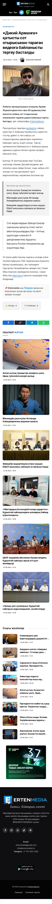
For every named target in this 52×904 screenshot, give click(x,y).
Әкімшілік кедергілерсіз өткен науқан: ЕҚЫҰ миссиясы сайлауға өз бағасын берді (26, 208)
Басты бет (7, 20)
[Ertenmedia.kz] (26, 4)
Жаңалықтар (8, 27)
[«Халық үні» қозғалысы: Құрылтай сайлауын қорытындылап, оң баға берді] (26, 587)
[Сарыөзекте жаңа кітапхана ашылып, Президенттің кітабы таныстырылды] (10, 666)
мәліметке (31, 128)
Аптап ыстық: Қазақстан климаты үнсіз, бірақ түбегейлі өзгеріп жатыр (25, 192)
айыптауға (17, 275)
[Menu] (4, 4)
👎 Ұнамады (31, 306)
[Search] (48, 4)
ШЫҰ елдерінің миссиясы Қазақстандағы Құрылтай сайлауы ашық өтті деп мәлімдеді (24, 560)
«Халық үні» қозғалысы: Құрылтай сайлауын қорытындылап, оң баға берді (24, 607)
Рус (15, 12)
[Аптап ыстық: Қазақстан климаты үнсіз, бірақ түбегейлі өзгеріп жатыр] (26, 354)
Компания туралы (32, 892)
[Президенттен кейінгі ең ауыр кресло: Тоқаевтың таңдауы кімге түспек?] (10, 707)
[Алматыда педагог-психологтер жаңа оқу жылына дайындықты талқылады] (10, 680)
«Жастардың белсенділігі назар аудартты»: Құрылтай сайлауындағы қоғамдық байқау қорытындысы (25, 512)
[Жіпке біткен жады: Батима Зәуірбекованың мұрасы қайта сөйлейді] (10, 721)
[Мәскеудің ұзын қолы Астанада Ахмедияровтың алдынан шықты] (26, 399)
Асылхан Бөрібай (33, 60)
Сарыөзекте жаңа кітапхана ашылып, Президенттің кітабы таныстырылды (34, 666)
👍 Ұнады (11, 306)
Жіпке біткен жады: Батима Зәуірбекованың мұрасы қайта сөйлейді (33, 720)
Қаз (10, 12)
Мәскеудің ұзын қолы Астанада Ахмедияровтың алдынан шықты (23, 199)
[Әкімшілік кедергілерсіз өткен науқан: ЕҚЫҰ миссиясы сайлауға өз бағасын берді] (26, 445)
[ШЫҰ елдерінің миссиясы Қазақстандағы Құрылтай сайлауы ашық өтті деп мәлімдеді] (26, 539)
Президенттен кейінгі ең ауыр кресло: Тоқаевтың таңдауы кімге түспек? (34, 706)
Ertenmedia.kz (37, 121)
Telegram (28, 288)
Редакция (18, 892)
